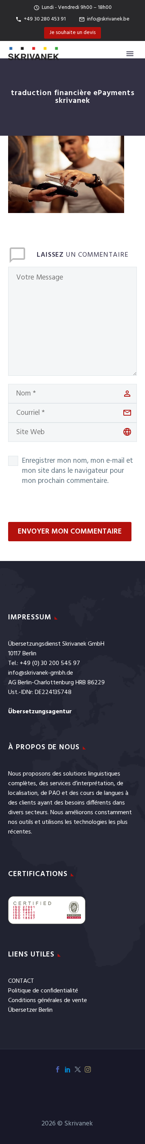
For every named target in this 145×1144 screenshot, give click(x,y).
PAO (54, 793)
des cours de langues (96, 793)
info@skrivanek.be (108, 19)
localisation (23, 793)
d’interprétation (93, 784)
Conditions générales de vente (47, 1001)
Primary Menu (130, 54)
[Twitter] (78, 1069)
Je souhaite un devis (72, 32)
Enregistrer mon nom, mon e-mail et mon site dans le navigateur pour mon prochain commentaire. (77, 471)
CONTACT (21, 981)
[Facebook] (58, 1069)
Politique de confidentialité (43, 991)
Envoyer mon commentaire (70, 531)
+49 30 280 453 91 (45, 19)
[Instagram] (88, 1069)
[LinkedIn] (68, 1069)
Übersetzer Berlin (30, 1010)
